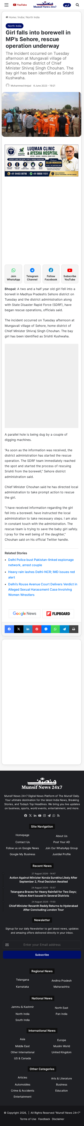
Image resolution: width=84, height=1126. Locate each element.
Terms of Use (28, 1119)
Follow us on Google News (22, 848)
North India (32, 17)
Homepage (22, 835)
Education (61, 1090)
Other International (22, 1052)
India (21, 17)
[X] (30, 815)
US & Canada (22, 1058)
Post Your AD (61, 842)
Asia (22, 1039)
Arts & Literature (61, 1078)
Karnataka (22, 986)
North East (61, 1007)
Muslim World (61, 1046)
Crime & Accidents (22, 1090)
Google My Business (22, 854)
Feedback (44, 1119)
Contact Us (22, 842)
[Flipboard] (58, 613)
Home (12, 17)
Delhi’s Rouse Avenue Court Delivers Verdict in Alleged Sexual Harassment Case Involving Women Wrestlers (42, 589)
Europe (61, 1040)
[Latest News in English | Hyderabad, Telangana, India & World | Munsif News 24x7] (45, 4)
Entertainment (22, 1096)
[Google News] (24, 613)
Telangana (22, 979)
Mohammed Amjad (21, 85)
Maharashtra (62, 986)
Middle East (22, 1046)
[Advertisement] (42, 222)
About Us (61, 836)
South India (22, 1020)
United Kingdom (61, 1052)
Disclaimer (58, 1119)
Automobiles (22, 1084)
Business (61, 1084)
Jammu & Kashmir (22, 1006)
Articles (22, 1077)
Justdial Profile (61, 854)
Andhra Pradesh (62, 980)
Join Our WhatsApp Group (61, 848)
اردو (67, 5)
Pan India (61, 1013)
